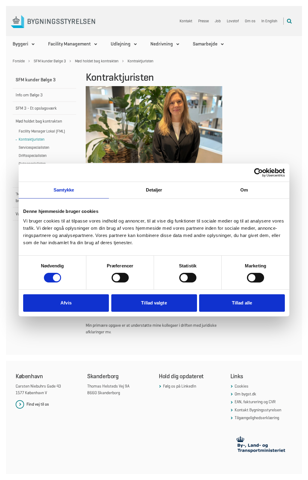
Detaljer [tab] (154, 189)
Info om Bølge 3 (29, 95)
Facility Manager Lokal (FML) (42, 131)
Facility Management (69, 44)
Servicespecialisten (34, 147)
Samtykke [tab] (64, 189)
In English (269, 20)
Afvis (66, 302)
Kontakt (186, 20)
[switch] (120, 277)
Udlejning (121, 44)
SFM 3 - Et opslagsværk (36, 108)
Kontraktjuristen (32, 139)
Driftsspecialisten (33, 155)
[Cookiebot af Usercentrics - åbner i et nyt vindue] (258, 172)
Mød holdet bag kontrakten (39, 121)
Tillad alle (242, 302)
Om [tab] (244, 189)
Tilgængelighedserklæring (257, 417)
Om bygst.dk (245, 394)
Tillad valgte (154, 302)
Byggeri (20, 44)
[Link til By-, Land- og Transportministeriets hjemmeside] (261, 445)
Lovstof (233, 20)
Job (218, 20)
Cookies (241, 386)
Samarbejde (205, 44)
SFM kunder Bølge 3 (36, 79)
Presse (203, 20)
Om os (250, 20)
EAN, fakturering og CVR (255, 401)
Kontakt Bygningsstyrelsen (258, 410)
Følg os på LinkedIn (179, 386)
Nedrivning (161, 44)
